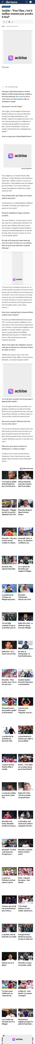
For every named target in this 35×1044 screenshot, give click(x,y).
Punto (3, 26)
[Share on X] (9, 21)
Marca (18, 96)
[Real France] (12, 2)
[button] (3, 2)
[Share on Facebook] (6, 21)
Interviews (6, 6)
